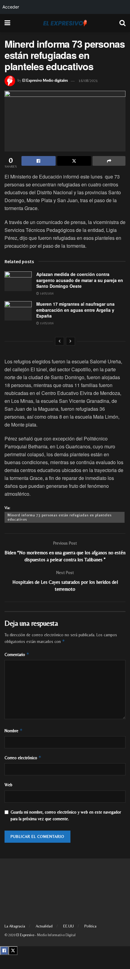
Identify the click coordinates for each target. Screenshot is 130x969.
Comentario (17, 654)
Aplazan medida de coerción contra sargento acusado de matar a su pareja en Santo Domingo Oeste (79, 280)
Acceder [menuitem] (10, 6)
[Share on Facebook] (38, 161)
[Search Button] (122, 23)
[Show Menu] (7, 23)
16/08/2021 (88, 80)
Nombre (14, 730)
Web (8, 784)
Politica (90, 926)
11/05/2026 (46, 323)
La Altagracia (15, 926)
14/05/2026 (46, 293)
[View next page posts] (70, 341)
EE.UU (68, 926)
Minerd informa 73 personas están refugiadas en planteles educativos (60, 517)
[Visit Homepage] (65, 23)
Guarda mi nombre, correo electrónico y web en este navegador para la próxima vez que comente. (66, 815)
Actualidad (44, 926)
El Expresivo (25, 935)
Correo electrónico (23, 757)
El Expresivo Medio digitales (45, 80)
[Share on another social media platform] (109, 161)
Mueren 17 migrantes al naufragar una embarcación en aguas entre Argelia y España (75, 310)
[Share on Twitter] (74, 161)
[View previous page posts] (59, 341)
